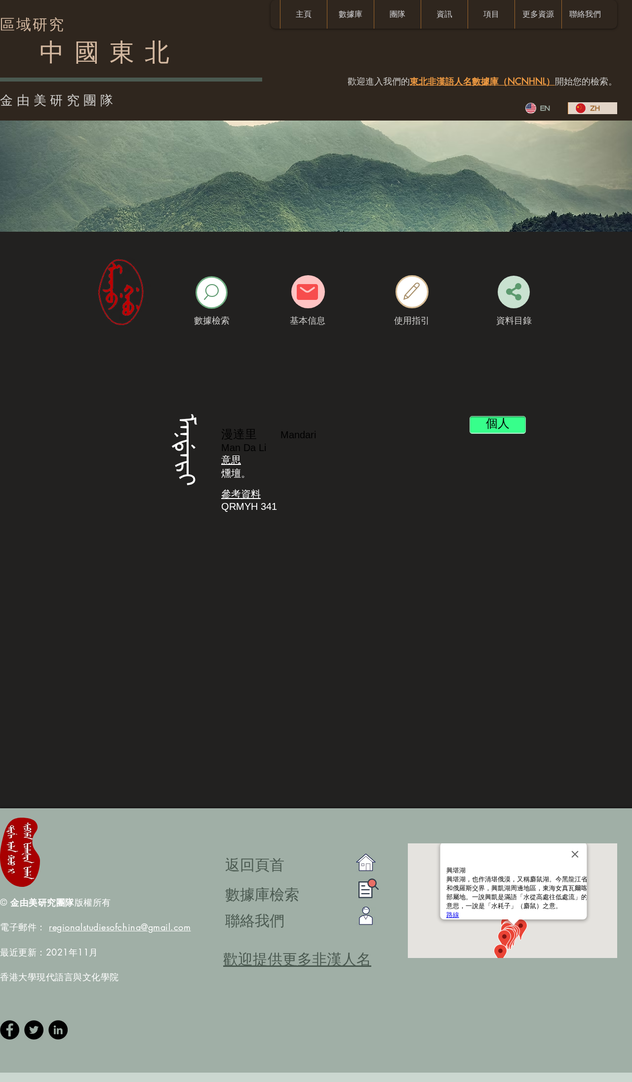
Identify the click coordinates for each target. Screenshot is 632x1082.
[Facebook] (9, 1030)
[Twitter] (33, 1030)
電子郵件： (95, 927)
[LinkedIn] (58, 1030)
